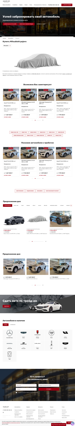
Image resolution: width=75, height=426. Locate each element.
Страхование (52, 410)
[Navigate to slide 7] (39, 241)
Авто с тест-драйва (18, 416)
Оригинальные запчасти (43, 411)
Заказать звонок (67, 4)
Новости (63, 413)
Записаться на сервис (30, 410)
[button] (58, 424)
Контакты (64, 410)
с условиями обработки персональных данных (30, 392)
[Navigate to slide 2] (36, 178)
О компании (64, 411)
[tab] (7, 205)
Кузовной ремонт (29, 411)
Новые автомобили (6, 4)
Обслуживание (29, 413)
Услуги (26, 4)
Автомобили (10, 38)
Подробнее (6, 306)
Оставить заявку (7, 117)
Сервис (20, 4)
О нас (31, 4)
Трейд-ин (52, 413)
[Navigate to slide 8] (40, 241)
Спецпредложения (38, 4)
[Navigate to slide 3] (37, 178)
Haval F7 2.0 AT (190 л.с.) (9, 103)
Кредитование (53, 411)
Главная (4, 38)
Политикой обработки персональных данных (11, 422)
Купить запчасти (41, 413)
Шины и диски (41, 410)
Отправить (48, 389)
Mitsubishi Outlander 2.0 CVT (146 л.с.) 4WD (28, 103)
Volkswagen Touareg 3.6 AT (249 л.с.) (45, 103)
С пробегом (15, 4)
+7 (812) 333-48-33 (53, 5)
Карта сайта (64, 417)
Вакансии (44, 4)
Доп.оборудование (30, 418)
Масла (39, 418)
